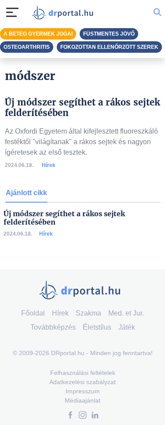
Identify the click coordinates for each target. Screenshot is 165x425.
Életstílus (97, 327)
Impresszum (83, 391)
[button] (70, 415)
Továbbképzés (53, 327)
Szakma (88, 313)
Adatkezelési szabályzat (82, 381)
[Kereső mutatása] (157, 12)
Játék (126, 327)
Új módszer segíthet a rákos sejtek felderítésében (64, 218)
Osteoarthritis (27, 47)
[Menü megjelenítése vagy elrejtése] (12, 12)
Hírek (48, 165)
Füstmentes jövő (109, 34)
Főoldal (33, 313)
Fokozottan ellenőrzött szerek (109, 47)
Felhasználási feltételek (82, 372)
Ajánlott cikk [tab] (26, 192)
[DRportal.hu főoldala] (65, 12)
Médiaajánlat (82, 400)
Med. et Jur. (126, 313)
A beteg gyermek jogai (38, 34)
